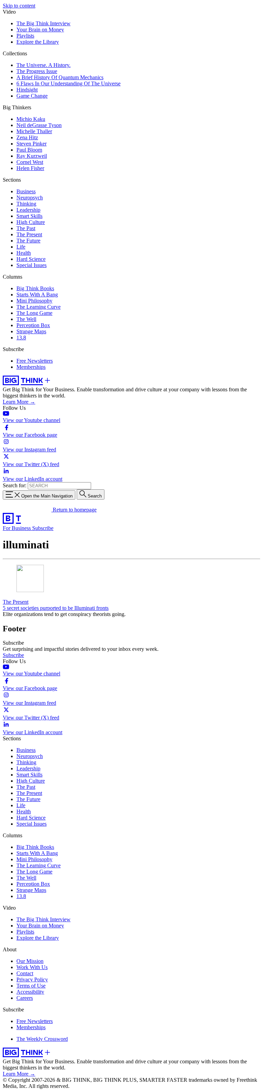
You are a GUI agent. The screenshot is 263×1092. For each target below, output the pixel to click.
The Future (28, 240)
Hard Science (31, 259)
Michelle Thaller (34, 131)
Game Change (32, 96)
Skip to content (19, 6)
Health (23, 253)
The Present (29, 234)
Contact (24, 973)
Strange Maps (31, 331)
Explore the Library (37, 42)
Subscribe (42, 528)
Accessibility (30, 992)
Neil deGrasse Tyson (39, 125)
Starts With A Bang (37, 294)
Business (26, 191)
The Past (25, 228)
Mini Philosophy (34, 301)
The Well (26, 319)
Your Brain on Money (40, 29)
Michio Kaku (30, 119)
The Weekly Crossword (42, 1039)
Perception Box (33, 325)
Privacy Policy (32, 979)
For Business (17, 528)
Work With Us (32, 967)
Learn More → (19, 402)
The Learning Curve (38, 307)
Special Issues (31, 265)
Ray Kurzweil (31, 156)
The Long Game (34, 313)
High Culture (30, 222)
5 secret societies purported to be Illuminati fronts (56, 608)
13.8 (21, 337)
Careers (24, 998)
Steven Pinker (31, 143)
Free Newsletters (34, 361)
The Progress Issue (36, 71)
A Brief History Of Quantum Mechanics (59, 77)
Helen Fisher (30, 168)
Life (20, 247)
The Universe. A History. (43, 65)
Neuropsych (29, 197)
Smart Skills (29, 216)
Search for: (14, 485)
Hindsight (27, 90)
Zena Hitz (27, 137)
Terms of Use (31, 986)
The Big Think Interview (43, 23)
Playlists (25, 36)
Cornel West (29, 162)
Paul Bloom (29, 150)
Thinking (26, 204)
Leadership (28, 210)
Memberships (31, 367)
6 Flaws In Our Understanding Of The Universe (68, 83)
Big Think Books (35, 288)
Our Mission (29, 961)
